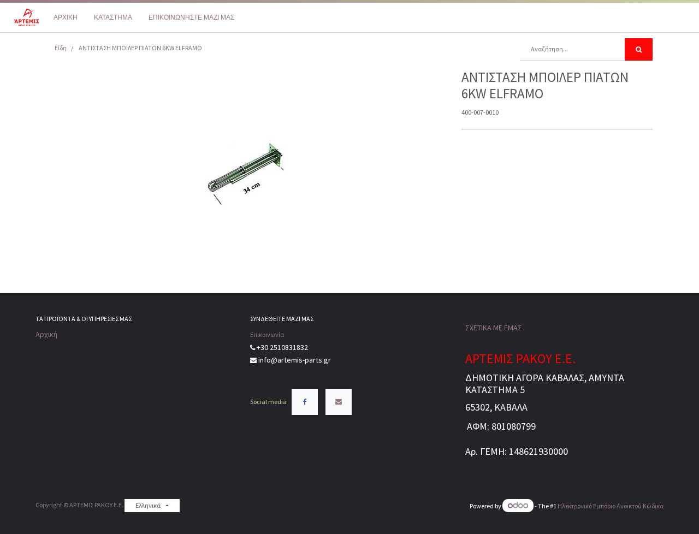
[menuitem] (65, 17)
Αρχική (46, 334)
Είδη (61, 48)
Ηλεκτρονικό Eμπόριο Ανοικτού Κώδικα (611, 506)
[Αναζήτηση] (639, 49)
